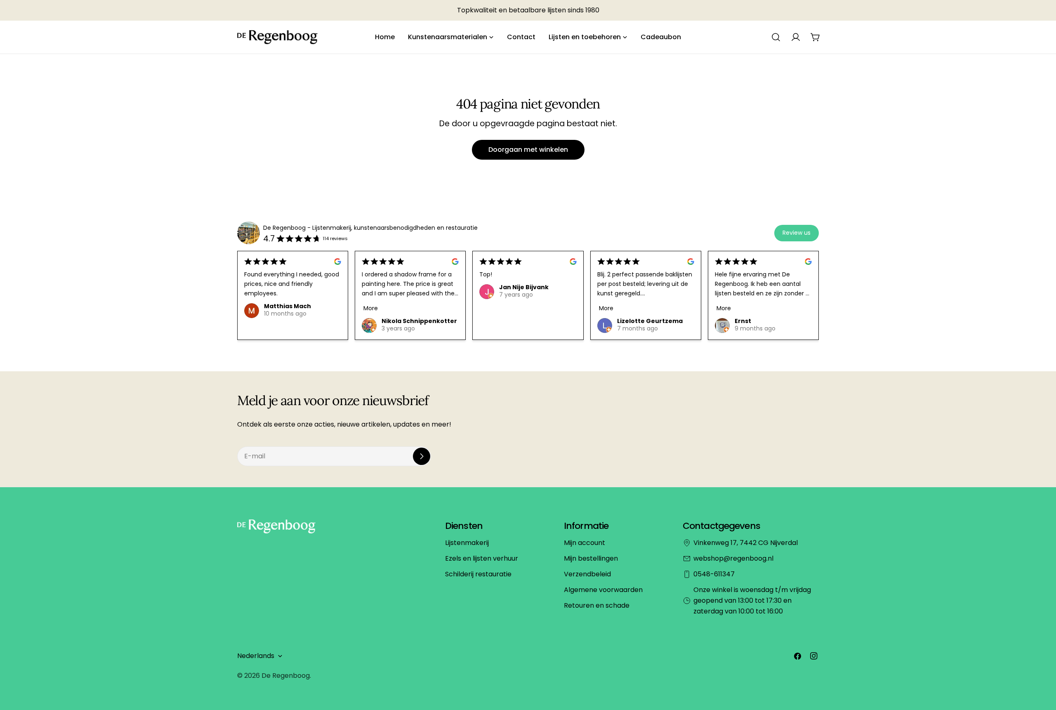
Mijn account (584, 542)
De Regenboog (286, 675)
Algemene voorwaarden (603, 589)
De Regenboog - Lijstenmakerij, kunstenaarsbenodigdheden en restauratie (370, 228)
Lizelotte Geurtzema (650, 321)
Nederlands (255, 655)
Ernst (743, 321)
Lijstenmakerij (467, 542)
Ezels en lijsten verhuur (481, 558)
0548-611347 (714, 574)
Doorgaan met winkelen (528, 149)
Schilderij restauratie (478, 574)
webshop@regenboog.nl (733, 558)
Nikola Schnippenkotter (419, 321)
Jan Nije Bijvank (524, 287)
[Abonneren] (421, 456)
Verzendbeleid (587, 574)
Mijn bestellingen (591, 558)
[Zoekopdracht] (776, 37)
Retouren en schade (596, 605)
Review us (797, 233)
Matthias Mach (287, 306)
